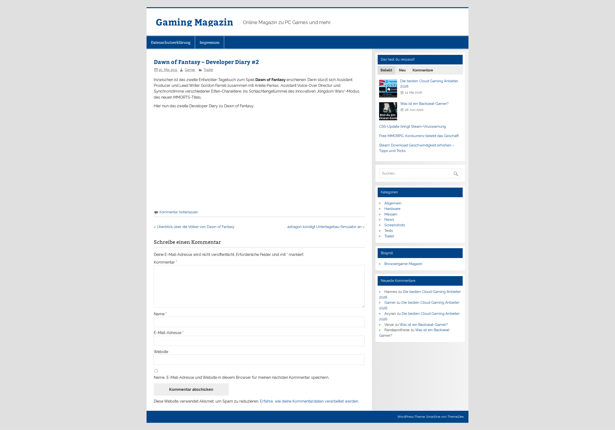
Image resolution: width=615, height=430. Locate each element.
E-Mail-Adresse (169, 333)
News (389, 219)
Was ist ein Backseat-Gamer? (424, 103)
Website (161, 352)
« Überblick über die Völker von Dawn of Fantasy (194, 227)
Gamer (190, 70)
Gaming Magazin (194, 22)
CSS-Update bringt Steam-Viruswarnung (412, 126)
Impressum (210, 42)
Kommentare (422, 70)
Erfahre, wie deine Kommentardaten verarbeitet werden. (309, 401)
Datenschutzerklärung (171, 42)
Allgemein (392, 203)
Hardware (392, 209)
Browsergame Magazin (403, 264)
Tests (388, 230)
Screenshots (394, 225)
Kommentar (165, 262)
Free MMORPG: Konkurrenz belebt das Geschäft (419, 136)
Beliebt (386, 70)
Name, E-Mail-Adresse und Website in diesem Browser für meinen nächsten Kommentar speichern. (241, 377)
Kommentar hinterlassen (179, 212)
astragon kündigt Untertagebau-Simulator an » (326, 227)
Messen (390, 214)
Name (160, 314)
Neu (402, 70)
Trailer (208, 70)
